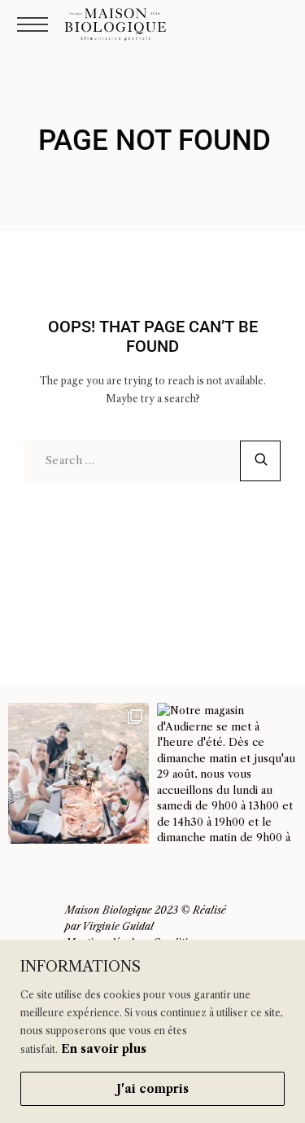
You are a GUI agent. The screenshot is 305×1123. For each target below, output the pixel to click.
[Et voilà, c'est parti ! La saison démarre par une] (78, 773)
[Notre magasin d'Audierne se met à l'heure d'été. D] (227, 773)
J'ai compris (152, 1088)
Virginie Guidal (118, 926)
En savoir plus (103, 1049)
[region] (152, 1031)
